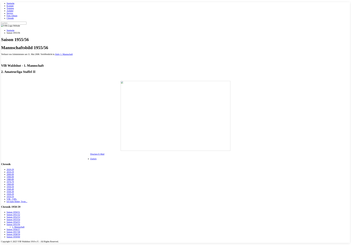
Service (10, 13)
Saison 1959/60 (13, 237)
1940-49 (10, 189)
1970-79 (10, 182)
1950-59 (10, 187)
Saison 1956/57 (13, 229)
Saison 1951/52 (13, 214)
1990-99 (10, 177)
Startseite (10, 3)
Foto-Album (12, 16)
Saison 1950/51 (13, 212)
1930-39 (10, 192)
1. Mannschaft (18, 227)
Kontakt (10, 6)
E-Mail (101, 154)
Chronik (10, 18)
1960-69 (10, 184)
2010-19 (10, 172)
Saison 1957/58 (13, 232)
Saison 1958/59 (13, 234)
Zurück (93, 159)
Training (10, 8)
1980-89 (10, 179)
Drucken (94, 154)
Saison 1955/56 (13, 224)
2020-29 (10, 169)
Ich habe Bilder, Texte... (17, 201)
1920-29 (10, 194)
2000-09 (10, 174)
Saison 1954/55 (13, 222)
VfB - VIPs (12, 199)
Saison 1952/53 (13, 217)
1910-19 (10, 196)
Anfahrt (10, 11)
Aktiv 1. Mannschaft (64, 54)
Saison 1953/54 (13, 219)
